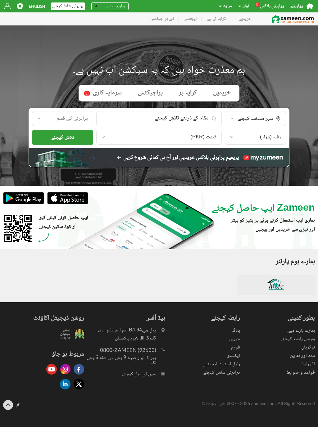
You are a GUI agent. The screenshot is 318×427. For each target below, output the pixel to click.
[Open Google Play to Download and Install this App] (23, 203)
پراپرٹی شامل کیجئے (221, 372)
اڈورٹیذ (308, 364)
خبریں (234, 339)
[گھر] (310, 6)
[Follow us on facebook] (77, 375)
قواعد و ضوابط (300, 372)
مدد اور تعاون (302, 355)
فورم (235, 347)
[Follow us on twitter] (77, 390)
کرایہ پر (188, 93)
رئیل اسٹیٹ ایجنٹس (221, 364)
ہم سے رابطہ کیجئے (297, 339)
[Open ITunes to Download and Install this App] (66, 203)
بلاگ (236, 330)
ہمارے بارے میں (301, 330)
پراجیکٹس (150, 93)
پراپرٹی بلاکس (270, 6)
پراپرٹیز (296, 6)
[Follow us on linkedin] (63, 390)
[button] (255, 119)
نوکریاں (308, 347)
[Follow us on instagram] (63, 375)
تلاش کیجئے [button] (62, 137)
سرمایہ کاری (103, 93)
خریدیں (222, 93)
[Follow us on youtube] (50, 375)
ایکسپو (233, 355)
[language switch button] (37, 6)
